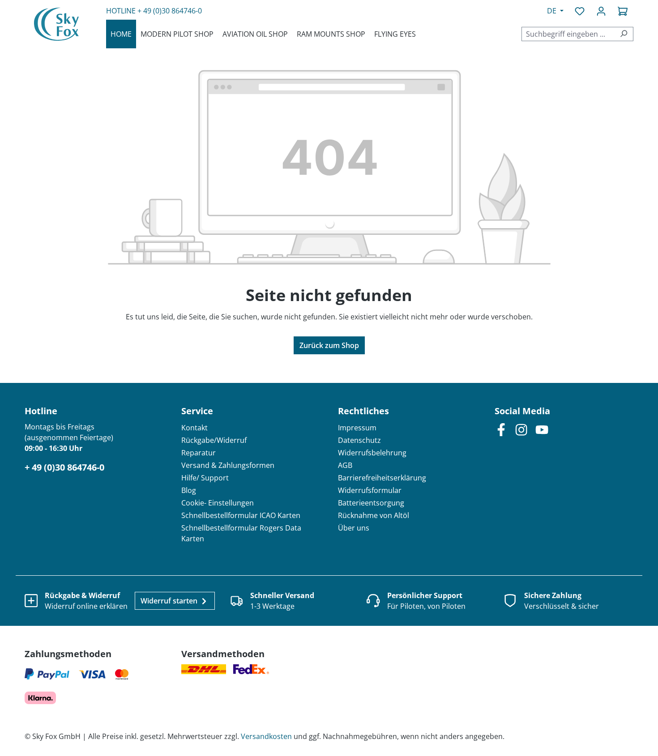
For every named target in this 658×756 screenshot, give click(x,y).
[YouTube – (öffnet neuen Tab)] (541, 429)
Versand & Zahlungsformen (227, 465)
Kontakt (194, 428)
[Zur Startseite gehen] (56, 24)
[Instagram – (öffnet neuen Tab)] (521, 429)
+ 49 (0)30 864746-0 (169, 11)
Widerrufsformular (370, 490)
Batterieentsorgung (371, 503)
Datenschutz (359, 440)
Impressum (357, 428)
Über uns (353, 528)
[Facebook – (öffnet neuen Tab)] (501, 429)
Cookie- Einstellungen (217, 503)
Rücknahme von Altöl (373, 515)
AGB (345, 465)
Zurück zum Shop (329, 345)
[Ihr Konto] (601, 11)
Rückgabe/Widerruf (214, 440)
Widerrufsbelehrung (372, 453)
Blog (188, 490)
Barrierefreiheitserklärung (382, 478)
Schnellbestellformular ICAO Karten (240, 515)
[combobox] (568, 34)
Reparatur (198, 453)
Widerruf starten (170, 601)
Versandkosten (266, 736)
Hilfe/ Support (205, 478)
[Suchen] (623, 34)
